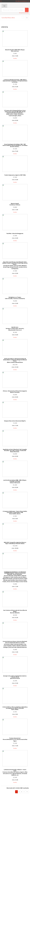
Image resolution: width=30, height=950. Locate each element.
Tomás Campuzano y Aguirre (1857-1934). (15, 175)
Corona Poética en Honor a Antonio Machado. (15, 641)
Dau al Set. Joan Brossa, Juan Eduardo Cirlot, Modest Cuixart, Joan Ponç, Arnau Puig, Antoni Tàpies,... (15, 263)
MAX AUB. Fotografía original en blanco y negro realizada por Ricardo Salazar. (15, 543)
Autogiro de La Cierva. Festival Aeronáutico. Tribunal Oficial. (15, 676)
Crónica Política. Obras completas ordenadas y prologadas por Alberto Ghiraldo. (15, 707)
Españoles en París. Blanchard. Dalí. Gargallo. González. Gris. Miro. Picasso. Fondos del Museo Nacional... (15, 450)
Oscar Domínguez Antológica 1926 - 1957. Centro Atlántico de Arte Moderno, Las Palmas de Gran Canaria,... (15, 145)
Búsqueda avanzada (24, 12)
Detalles (15, 58)
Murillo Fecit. (15, 327)
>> (27, 791)
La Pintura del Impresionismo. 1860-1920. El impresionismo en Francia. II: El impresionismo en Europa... (15, 81)
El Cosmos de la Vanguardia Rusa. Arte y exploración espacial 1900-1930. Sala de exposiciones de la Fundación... (15, 111)
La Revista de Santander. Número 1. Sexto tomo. (15, 770)
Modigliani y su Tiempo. (15, 297)
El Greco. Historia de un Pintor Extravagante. (15, 391)
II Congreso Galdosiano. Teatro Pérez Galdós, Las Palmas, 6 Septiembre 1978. (15, 512)
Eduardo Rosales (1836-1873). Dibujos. (15, 49)
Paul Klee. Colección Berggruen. (15, 233)
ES (1, 1)
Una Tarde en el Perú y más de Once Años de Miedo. (15, 611)
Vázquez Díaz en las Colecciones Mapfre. (15, 421)
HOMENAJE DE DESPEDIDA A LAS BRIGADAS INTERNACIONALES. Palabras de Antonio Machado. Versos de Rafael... (15, 573)
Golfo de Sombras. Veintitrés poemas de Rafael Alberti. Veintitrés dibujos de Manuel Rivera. (15, 360)
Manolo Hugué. (15, 203)
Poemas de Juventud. (15, 738)
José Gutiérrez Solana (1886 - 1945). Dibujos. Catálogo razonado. (15, 480)
